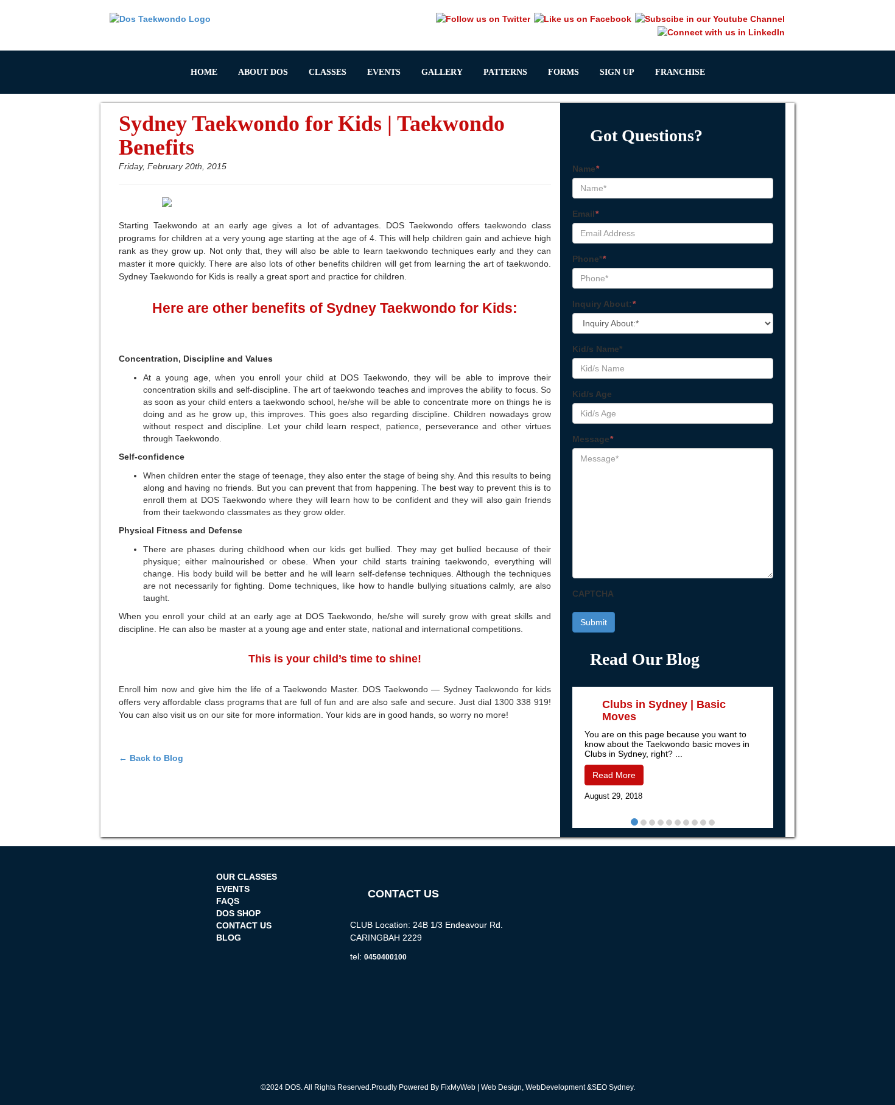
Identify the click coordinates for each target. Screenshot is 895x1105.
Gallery (442, 72)
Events (384, 72)
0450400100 (385, 957)
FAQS (227, 901)
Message (592, 439)
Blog (228, 937)
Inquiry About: (604, 304)
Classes (327, 72)
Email (585, 214)
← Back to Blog (151, 758)
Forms (563, 72)
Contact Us (244, 925)
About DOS (263, 72)
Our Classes (246, 877)
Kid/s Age (592, 394)
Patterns (505, 72)
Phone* (589, 259)
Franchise (680, 72)
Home (204, 72)
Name (585, 169)
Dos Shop (238, 913)
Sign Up (617, 72)
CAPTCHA (593, 593)
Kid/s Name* (597, 349)
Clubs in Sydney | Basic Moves (664, 710)
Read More (614, 775)
